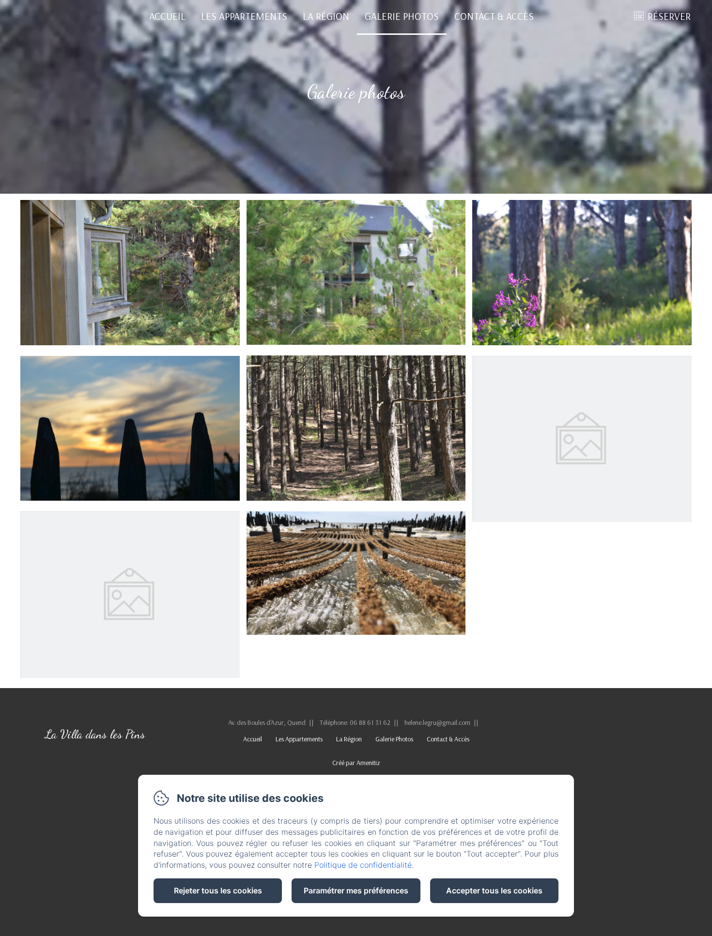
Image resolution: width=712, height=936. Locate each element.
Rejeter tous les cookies (218, 890)
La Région (326, 16)
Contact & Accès (494, 16)
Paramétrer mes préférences (356, 890)
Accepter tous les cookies (494, 890)
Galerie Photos (402, 16)
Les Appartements (244, 16)
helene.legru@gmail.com (437, 722)
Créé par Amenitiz (356, 763)
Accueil (167, 16)
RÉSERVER (669, 16)
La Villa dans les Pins (95, 734)
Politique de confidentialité (363, 865)
